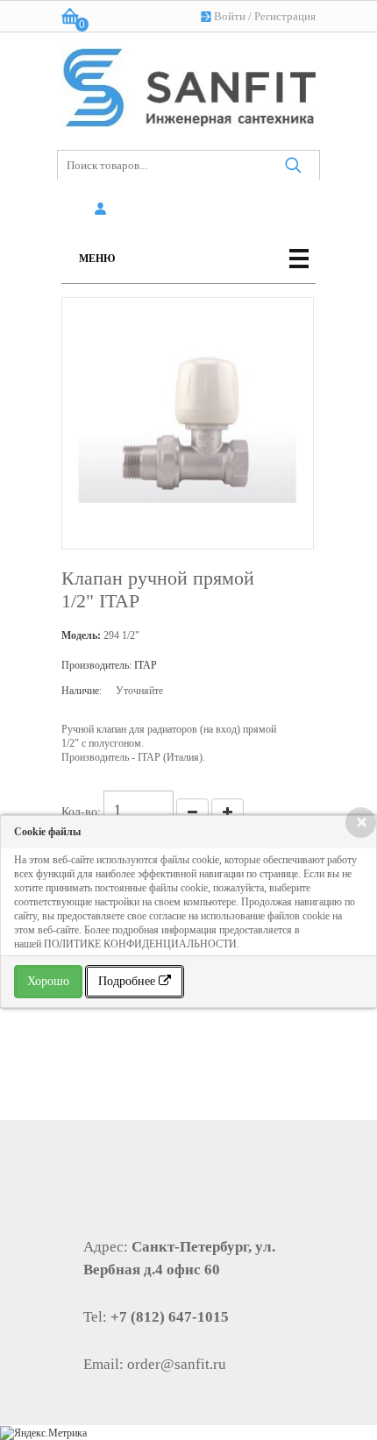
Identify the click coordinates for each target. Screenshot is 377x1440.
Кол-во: (81, 811)
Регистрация (285, 16)
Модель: (81, 635)
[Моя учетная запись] (103, 209)
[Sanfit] (188, 83)
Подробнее (128, 981)
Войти (229, 16)
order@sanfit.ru (176, 1364)
